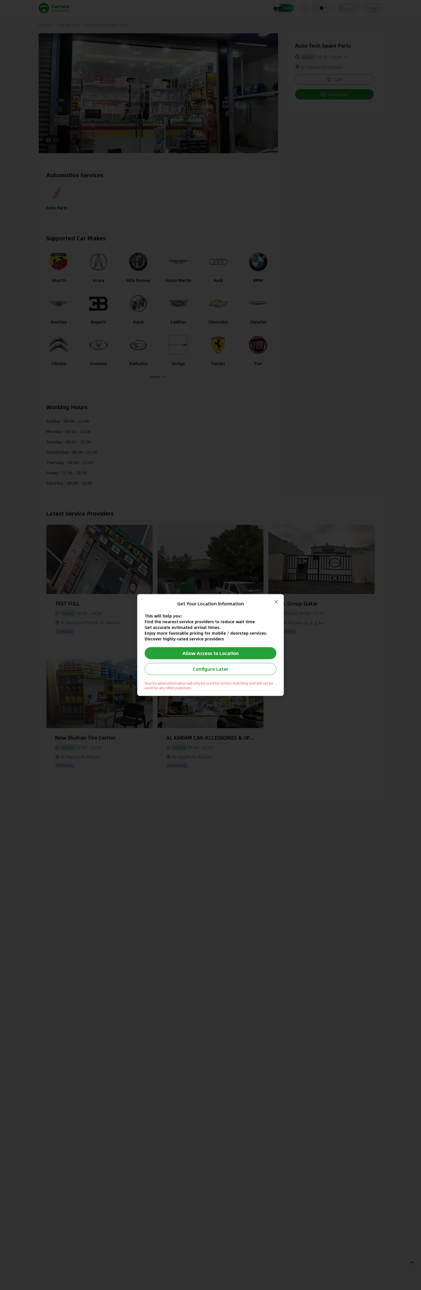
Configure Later (211, 669)
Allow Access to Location (210, 653)
